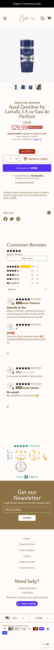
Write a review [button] (27, 258)
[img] (23, 299)
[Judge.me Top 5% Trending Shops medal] (20, 466)
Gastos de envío (14, 134)
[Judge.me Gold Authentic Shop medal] (20, 455)
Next (51, 56)
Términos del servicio (27, 544)
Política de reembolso (27, 550)
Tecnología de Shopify (22, 625)
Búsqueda (27, 538)
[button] (5, 18)
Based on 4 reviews (14, 254)
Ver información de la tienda (24, 182)
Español (39, 618)
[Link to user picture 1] (8, 353)
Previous (3, 56)
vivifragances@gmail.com (27, 587)
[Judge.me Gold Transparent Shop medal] (34, 455)
